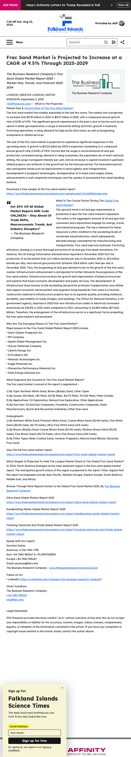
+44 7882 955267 (16, 595)
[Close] (62, 687)
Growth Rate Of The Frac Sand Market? (49, 108)
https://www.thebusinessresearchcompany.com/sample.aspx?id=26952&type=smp (57, 193)
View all (123, 5)
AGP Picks (10, 5)
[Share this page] (122, 42)
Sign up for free (34, 741)
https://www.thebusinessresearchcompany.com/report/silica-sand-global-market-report (61, 502)
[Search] (106, 42)
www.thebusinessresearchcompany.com (73, 567)
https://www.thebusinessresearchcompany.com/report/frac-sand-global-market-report (60, 454)
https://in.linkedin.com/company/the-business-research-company (60, 579)
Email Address (18, 726)
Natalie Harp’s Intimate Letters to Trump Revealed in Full (57, 5)
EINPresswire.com (19, 103)
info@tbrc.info (15, 599)
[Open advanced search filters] (113, 42)
